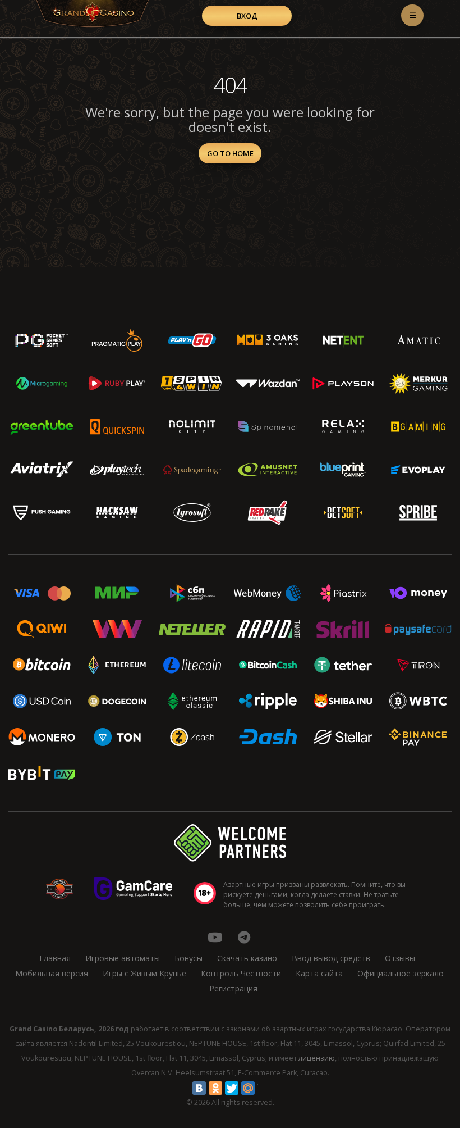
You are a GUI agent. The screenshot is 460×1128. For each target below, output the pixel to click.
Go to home (230, 153)
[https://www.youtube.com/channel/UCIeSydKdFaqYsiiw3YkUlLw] (215, 937)
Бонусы (188, 958)
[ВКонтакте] (199, 1088)
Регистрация (233, 988)
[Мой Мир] (248, 1088)
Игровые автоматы (122, 958)
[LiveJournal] (264, 1088)
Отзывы (400, 958)
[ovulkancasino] (244, 937)
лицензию (316, 1058)
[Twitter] (231, 1088)
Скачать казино (247, 958)
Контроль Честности (241, 973)
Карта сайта (319, 973)
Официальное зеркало (400, 973)
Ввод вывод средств (331, 958)
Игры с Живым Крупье (144, 973)
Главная (55, 958)
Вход (247, 16)
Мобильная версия (51, 973)
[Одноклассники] (215, 1088)
